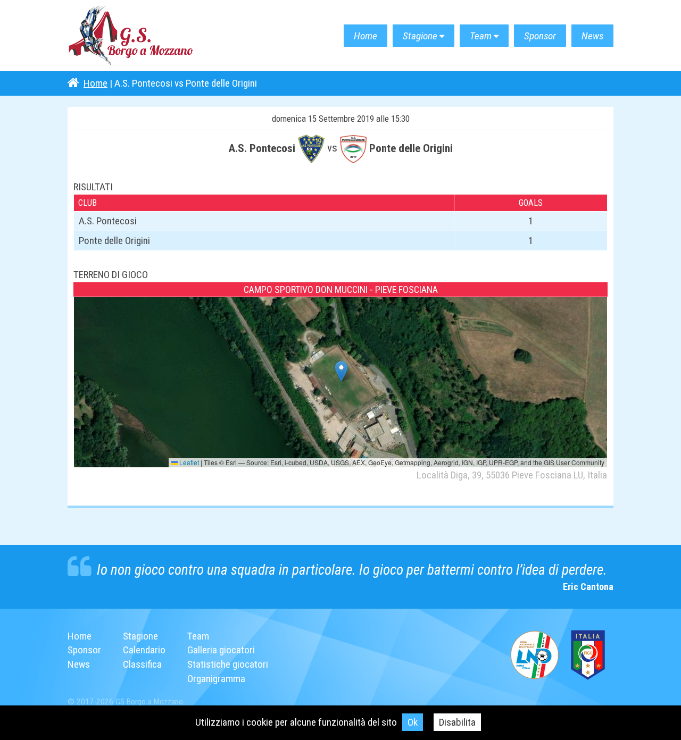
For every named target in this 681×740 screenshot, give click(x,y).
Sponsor (540, 36)
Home (365, 36)
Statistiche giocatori (227, 664)
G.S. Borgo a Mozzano (131, 35)
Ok (413, 722)
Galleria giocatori (221, 650)
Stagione (420, 36)
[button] (341, 371)
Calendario (144, 650)
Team (481, 36)
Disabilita (457, 722)
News (592, 36)
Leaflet (188, 462)
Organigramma (216, 678)
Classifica (142, 664)
